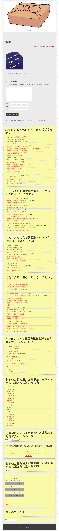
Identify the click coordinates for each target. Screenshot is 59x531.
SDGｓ (8, 450)
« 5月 (6, 504)
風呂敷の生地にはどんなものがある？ (17, 171)
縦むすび (6, 456)
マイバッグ (19, 451)
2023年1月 (9, 391)
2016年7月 (9, 423)
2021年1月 (9, 405)
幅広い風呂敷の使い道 (12, 361)
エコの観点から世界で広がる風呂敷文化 (16, 137)
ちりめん (11, 450)
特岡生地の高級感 (32, 453)
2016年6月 (9, 425)
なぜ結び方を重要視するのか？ (15, 205)
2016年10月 (10, 416)
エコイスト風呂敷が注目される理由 (16, 139)
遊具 (15, 456)
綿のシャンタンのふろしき (16, 174)
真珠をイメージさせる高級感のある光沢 (17, 160)
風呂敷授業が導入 (35, 456)
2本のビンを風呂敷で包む (13, 216)
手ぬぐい (9, 367)
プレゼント (15, 451)
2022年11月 (9, 393)
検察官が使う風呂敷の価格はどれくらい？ (18, 155)
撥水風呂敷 (13, 453)
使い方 (33, 451)
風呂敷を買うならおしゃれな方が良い (17, 184)
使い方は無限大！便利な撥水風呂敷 (16, 230)
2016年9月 (9, 418)
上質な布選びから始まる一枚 (14, 198)
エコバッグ (24, 450)
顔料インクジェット (21, 456)
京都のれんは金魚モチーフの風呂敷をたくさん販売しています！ (23, 225)
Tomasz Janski (32, 528)
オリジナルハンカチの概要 (14, 209)
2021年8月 (9, 402)
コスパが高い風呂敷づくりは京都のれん (17, 142)
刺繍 (38, 451)
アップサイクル (19, 450)
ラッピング (24, 451)
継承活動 (50, 453)
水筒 (16, 453)
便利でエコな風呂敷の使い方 (14, 221)
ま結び (14, 450)
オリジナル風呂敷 (11, 356)
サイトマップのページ (12, 144)
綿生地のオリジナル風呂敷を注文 (15, 212)
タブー (51, 450)
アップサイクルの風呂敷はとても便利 (16, 214)
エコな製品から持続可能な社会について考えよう (19, 218)
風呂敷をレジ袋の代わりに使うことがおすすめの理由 (21, 181)
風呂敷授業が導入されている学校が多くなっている (20, 207)
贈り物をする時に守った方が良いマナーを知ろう (19, 164)
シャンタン (47, 450)
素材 (46, 454)
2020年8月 (9, 407)
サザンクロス (39, 450)
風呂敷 (28, 455)
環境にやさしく (40, 453)
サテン (43, 450)
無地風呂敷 (26, 453)
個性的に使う (12, 351)
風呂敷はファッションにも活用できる (17, 179)
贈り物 (11, 369)
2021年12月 (9, 400)
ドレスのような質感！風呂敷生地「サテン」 (18, 228)
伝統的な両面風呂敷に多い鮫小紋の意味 (17, 153)
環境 (36, 453)
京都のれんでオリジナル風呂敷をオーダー (18, 151)
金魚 (17, 456)
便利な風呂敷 (50, 46)
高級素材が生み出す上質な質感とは (18, 176)
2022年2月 (9, 398)
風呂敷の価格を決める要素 (14, 169)
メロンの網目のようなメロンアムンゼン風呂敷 (19, 146)
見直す (10, 456)
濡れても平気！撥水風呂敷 (16, 353)
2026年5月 (9, 387)
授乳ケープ (9, 453)
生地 (44, 453)
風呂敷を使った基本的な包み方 (15, 223)
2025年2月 (9, 389)
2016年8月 (9, 421)
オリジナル (28, 450)
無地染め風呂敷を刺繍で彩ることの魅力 (16, 73)
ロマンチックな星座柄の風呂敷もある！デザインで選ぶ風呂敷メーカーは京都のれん (28, 148)
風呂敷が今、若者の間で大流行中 (15, 167)
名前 (8, 103)
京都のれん (29, 452)
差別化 (47, 451)
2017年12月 (9, 414)
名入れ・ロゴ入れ (42, 451)
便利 (36, 451)
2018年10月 (10, 412)
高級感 (11, 371)
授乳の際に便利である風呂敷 (14, 203)
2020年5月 (9, 409)
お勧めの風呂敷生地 (12, 346)
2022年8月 (9, 396)
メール (8, 106)
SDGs (6, 450)
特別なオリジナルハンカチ (14, 157)
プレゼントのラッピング (15, 363)
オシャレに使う (13, 349)
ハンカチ (9, 359)
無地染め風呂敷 (20, 453)
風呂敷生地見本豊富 (42, 456)
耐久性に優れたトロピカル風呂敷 (15, 162)
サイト (7, 109)
